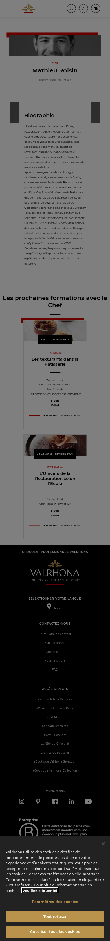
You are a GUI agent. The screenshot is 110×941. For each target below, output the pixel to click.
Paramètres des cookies (55, 901)
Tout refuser (55, 916)
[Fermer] (103, 844)
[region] (55, 888)
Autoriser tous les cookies (55, 931)
